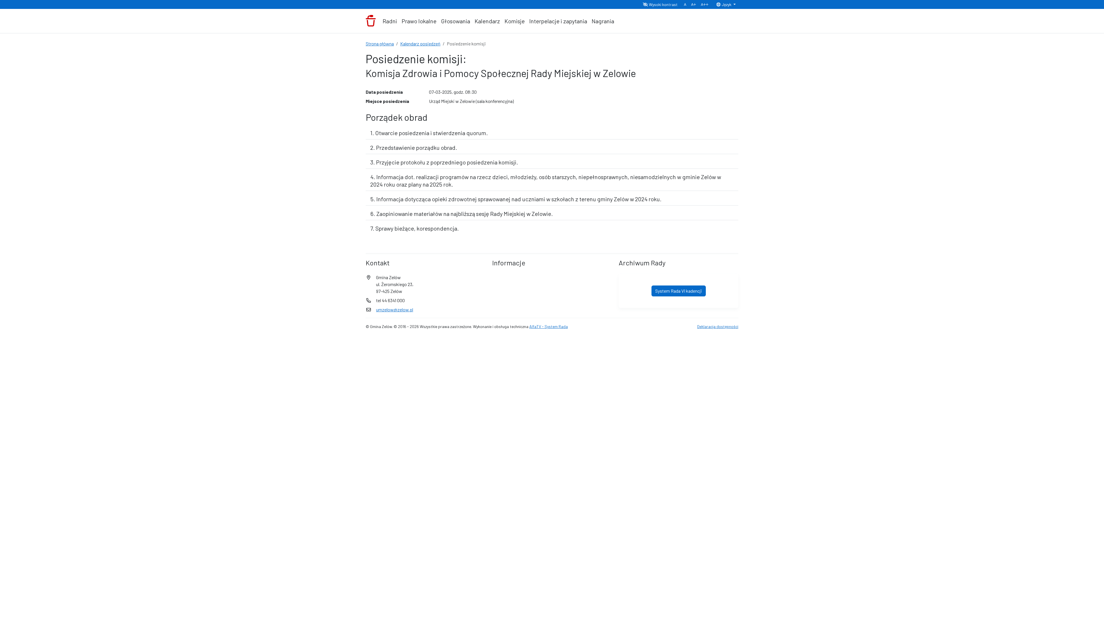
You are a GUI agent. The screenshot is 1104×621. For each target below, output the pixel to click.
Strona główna (380, 43)
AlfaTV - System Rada (548, 326)
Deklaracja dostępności (717, 326)
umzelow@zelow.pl (394, 309)
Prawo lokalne (419, 21)
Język (726, 4)
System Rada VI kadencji (678, 291)
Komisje (515, 21)
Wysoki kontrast (663, 4)
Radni (390, 21)
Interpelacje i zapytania (558, 21)
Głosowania (455, 21)
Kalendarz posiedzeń (420, 43)
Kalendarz (487, 21)
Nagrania (603, 21)
